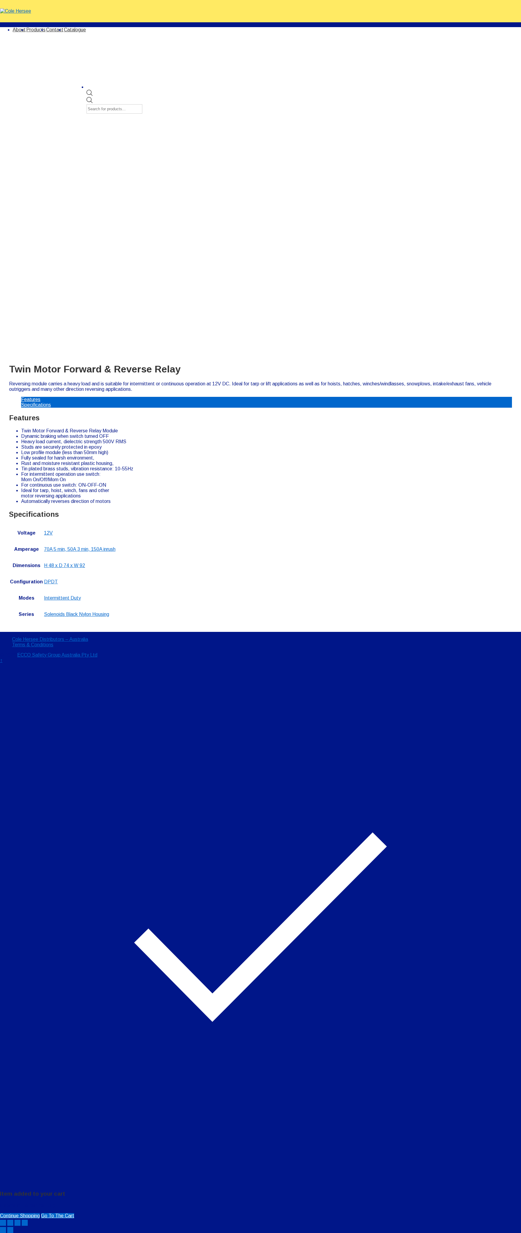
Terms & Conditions (32, 644)
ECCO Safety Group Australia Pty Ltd (57, 654)
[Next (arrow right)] (10, 1230)
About (19, 29)
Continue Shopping (20, 1215)
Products (36, 29)
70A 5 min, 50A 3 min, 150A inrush (79, 549)
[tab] (266, 399)
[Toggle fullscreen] (17, 1223)
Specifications (36, 404)
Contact (54, 29)
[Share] (10, 1223)
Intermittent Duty (62, 598)
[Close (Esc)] (3, 1223)
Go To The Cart (57, 1215)
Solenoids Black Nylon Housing (76, 614)
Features (30, 399)
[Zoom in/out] (25, 1223)
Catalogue (75, 29)
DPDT (51, 581)
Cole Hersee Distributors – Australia (50, 639)
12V (48, 532)
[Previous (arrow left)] (3, 1230)
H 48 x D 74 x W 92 (64, 565)
